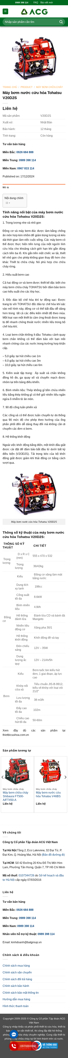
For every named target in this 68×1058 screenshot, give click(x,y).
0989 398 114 (27, 160)
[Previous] (3, 784)
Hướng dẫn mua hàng (16, 999)
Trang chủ (10, 87)
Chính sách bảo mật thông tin (21, 992)
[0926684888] (13, 1049)
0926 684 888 (24, 152)
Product (27, 87)
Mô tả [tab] (6, 187)
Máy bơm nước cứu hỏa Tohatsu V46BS (48, 794)
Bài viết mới (46, 2)
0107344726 (27, 875)
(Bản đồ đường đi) (53, 854)
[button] (5, 11)
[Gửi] (61, 21)
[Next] (65, 784)
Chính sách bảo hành (16, 985)
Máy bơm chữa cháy (49, 87)
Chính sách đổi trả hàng (17, 979)
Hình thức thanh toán (16, 1006)
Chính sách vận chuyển (17, 972)
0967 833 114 (25, 168)
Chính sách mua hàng (16, 965)
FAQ (35, 2)
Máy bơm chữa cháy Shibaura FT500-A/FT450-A (15, 796)
